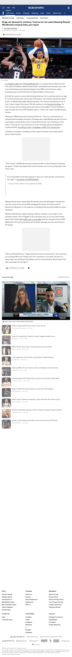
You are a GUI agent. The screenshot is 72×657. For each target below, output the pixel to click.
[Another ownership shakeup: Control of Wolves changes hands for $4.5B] (6, 413)
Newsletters (53, 620)
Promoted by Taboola (63, 277)
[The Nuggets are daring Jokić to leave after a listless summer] (6, 361)
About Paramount (31, 599)
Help (3, 617)
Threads (28, 630)
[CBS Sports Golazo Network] (51, 637)
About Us (28, 594)
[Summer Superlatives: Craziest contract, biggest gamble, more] (6, 339)
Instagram (28, 622)
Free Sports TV (7, 599)
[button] (3, 8)
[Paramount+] (34, 640)
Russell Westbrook (31, 84)
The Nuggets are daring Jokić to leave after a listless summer (33, 357)
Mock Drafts (44, 18)
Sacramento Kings (54, 104)
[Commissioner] (46, 640)
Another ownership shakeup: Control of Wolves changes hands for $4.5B (37, 410)
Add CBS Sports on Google (13, 34)
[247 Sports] (8, 641)
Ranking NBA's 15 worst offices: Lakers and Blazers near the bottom (35, 368)
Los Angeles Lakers (12, 84)
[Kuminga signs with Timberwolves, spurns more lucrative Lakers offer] (6, 382)
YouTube (28, 617)
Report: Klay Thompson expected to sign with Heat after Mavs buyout (36, 399)
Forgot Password (54, 625)
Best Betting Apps (8, 602)
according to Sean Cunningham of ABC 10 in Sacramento (39, 127)
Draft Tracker (20, 18)
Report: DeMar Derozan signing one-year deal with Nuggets (32, 389)
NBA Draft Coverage (8, 18)
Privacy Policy (53, 597)
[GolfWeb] (36, 645)
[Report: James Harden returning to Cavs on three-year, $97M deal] (6, 424)
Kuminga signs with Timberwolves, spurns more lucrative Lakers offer (35, 378)
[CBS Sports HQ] (32, 637)
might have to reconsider (32, 219)
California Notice (54, 605)
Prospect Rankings (32, 18)
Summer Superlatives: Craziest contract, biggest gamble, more (33, 336)
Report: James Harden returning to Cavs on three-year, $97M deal (34, 420)
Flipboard (28, 632)
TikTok (27, 620)
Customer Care (7, 620)
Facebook (28, 625)
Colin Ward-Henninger (10, 28)
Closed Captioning (55, 603)
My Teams (52, 622)
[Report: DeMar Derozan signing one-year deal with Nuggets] (6, 392)
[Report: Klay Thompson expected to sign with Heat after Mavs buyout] (6, 403)
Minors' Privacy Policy (56, 599)
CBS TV (28, 605)
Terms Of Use (53, 594)
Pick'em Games (7, 594)
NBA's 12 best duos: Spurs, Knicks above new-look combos (32, 347)
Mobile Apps (6, 610)
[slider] (36, 314)
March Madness (7, 607)
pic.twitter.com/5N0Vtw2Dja (28, 180)
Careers (28, 597)
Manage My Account (56, 617)
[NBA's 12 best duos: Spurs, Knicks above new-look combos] (6, 350)
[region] (36, 301)
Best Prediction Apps (9, 605)
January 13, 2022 (36, 184)
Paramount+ (29, 602)
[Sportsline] (21, 641)
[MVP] (56, 640)
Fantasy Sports (7, 597)
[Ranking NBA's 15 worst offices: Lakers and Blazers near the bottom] (6, 371)
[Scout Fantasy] (65, 641)
